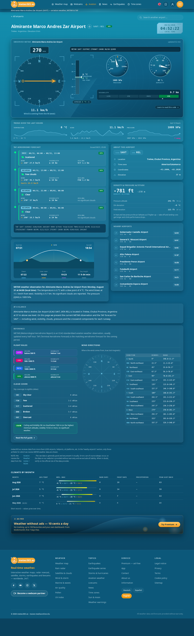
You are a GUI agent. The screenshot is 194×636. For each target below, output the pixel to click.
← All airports (17, 16)
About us (125, 578)
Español (138, 590)
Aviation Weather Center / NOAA (26, 460)
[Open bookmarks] (166, 4)
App (123, 568)
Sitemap (159, 582)
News (91, 587)
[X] (34, 585)
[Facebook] (13, 585)
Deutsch (126, 590)
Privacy (158, 568)
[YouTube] (20, 585)
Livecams (92, 582)
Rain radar (60, 568)
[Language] (159, 4)
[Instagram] (27, 585)
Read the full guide (25, 438)
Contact (125, 573)
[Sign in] (172, 4)
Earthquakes (94, 563)
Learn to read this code (168, 107)
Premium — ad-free (130, 563)
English (126, 596)
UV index (59, 597)
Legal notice (160, 563)
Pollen (58, 592)
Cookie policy (161, 578)
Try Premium (169, 524)
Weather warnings (97, 602)
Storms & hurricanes (98, 573)
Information (127, 582)
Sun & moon (94, 597)
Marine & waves (63, 582)
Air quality (60, 587)
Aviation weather (96, 578)
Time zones (93, 592)
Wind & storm (61, 578)
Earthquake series (97, 568)
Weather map (61, 563)
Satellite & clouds (63, 573)
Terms (158, 573)
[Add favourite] (89, 26)
